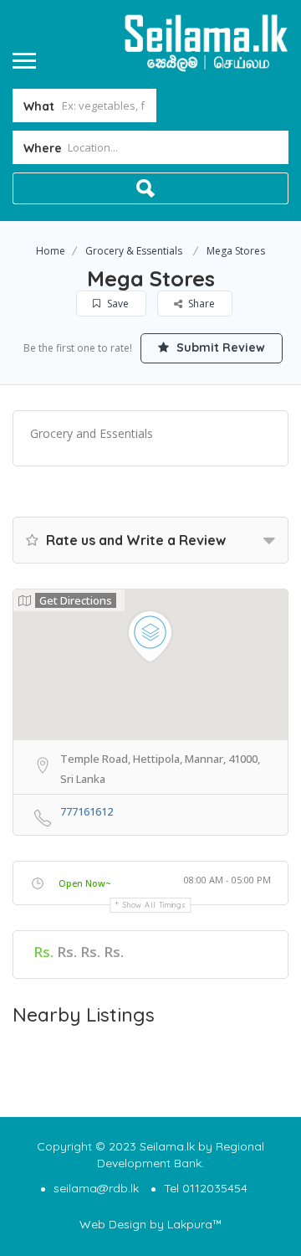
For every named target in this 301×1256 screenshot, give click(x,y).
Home (50, 251)
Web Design (112, 1224)
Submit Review (219, 347)
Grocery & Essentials (133, 251)
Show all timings (154, 904)
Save (117, 303)
